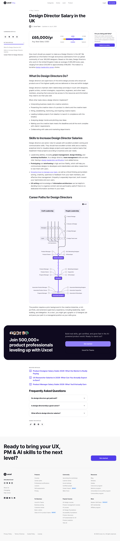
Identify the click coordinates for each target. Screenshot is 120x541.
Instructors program (96, 485)
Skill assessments (40, 488)
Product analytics (68, 520)
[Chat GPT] (5, 36)
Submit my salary (105, 45)
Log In (104, 3)
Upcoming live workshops (70, 478)
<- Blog (31, 10)
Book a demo (38, 510)
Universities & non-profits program (101, 491)
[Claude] (9, 36)
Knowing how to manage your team (44, 172)
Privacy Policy (8, 534)
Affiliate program (95, 507)
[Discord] (14, 498)
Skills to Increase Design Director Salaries (13, 51)
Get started (112, 3)
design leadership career (45, 67)
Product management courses (71, 505)
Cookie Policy (31, 534)
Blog (13, 3)
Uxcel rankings (67, 483)
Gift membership (95, 505)
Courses (37, 478)
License (40, 534)
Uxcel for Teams (88, 350)
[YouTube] (9, 498)
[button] (58, 398)
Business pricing (39, 505)
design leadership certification (53, 160)
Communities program (97, 493)
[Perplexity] (17, 36)
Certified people (67, 485)
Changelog (7, 490)
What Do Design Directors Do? (12, 47)
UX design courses (68, 502)
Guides (93, 483)
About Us (6, 487)
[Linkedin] (34, 424)
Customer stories (39, 507)
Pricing (36, 491)
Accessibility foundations (70, 512)
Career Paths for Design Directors (13, 55)
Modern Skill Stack (96, 502)
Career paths (38, 480)
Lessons (37, 485)
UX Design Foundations (69, 510)
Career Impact (67, 488)
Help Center (7, 493)
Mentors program (96, 488)
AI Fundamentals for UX (69, 517)
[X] (42, 424)
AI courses (66, 507)
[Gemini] (13, 36)
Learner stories (67, 480)
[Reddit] (38, 424)
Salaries (36, 10)
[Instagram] (7, 498)
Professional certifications (42, 483)
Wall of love (66, 491)
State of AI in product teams (43, 512)
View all (65, 523)
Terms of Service (19, 534)
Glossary (93, 480)
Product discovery (68, 515)
